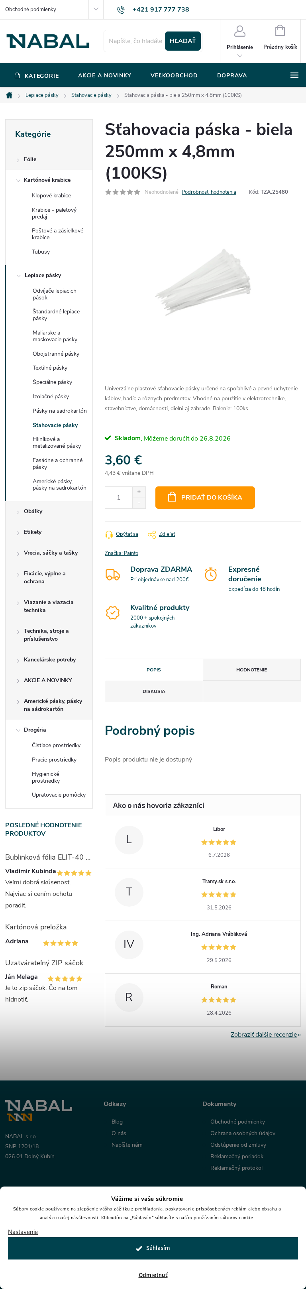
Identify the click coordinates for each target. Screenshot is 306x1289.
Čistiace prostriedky (56, 745)
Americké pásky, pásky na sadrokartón (59, 485)
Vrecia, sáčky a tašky (51, 553)
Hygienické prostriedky (46, 777)
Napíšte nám (127, 1145)
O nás (119, 1133)
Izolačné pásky (51, 396)
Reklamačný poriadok (236, 1156)
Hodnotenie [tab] (251, 670)
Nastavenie (23, 1232)
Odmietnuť (153, 1275)
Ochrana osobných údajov (242, 1133)
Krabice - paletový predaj (54, 213)
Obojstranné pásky (56, 354)
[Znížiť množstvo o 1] (138, 503)
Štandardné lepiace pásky (56, 315)
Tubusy (41, 252)
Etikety (32, 532)
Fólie (30, 159)
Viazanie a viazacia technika (49, 606)
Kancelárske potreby (50, 659)
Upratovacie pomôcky (59, 795)
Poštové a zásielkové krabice (57, 234)
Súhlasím (158, 1248)
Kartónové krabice (47, 180)
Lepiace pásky (43, 275)
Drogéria (35, 730)
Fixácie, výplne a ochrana (45, 577)
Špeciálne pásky (52, 382)
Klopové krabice (51, 195)
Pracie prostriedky (54, 760)
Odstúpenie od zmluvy (238, 1145)
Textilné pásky (50, 368)
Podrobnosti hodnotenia (209, 192)
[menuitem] (37, 76)
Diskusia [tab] (154, 691)
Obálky (33, 511)
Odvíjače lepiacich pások (54, 294)
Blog (117, 1122)
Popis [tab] (154, 670)
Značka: (121, 553)
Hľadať (183, 41)
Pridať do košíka (211, 497)
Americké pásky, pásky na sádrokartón (53, 705)
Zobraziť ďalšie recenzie (264, 1034)
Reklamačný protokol (236, 1168)
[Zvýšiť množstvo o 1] (138, 492)
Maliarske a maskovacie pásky (55, 336)
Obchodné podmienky (30, 9)
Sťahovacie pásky (55, 425)
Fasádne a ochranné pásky (57, 464)
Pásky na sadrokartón (60, 411)
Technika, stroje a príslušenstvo (46, 635)
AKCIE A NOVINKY (48, 680)
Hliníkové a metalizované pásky (57, 442)
